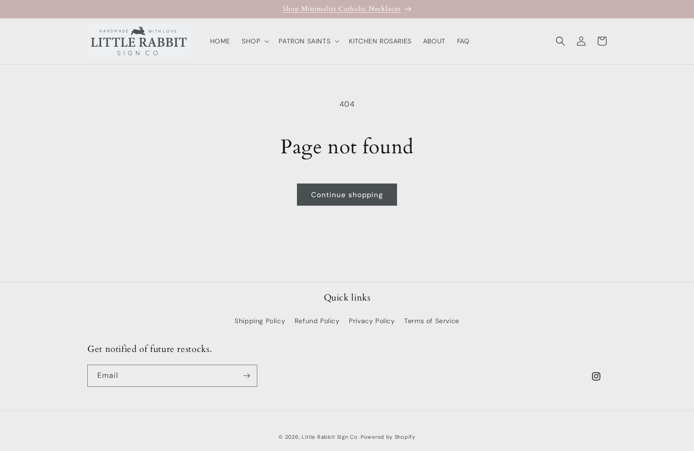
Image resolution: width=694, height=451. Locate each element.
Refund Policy (317, 321)
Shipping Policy (260, 321)
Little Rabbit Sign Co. (330, 437)
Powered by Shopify (388, 437)
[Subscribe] (246, 376)
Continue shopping (347, 195)
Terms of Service (431, 321)
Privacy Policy (372, 321)
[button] (254, 41)
